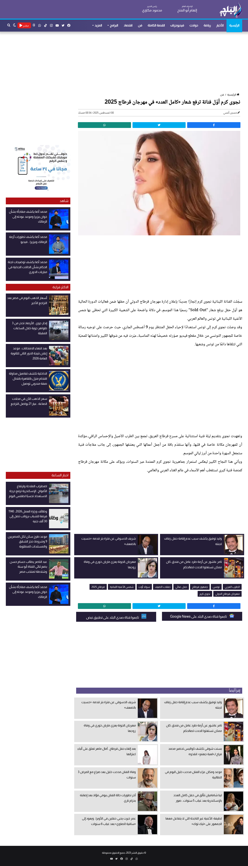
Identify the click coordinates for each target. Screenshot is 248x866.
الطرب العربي (232, 586)
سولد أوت (144, 586)
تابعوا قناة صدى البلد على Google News (198, 616)
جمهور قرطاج (200, 586)
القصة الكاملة (156, 25)
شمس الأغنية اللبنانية (121, 586)
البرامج (114, 25)
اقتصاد (128, 25)
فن (140, 25)
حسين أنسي (230, 112)
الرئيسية (234, 25)
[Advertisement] (126, 62)
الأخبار (220, 25)
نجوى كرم (205, 593)
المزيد (98, 25)
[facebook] (213, 125)
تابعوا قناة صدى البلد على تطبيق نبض (113, 617)
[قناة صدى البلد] (230, 9)
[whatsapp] (104, 125)
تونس (216, 586)
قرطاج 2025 (98, 586)
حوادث (193, 25)
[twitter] (159, 125)
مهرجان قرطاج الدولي (227, 593)
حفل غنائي (181, 586)
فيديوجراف (177, 25)
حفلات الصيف (162, 586)
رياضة (207, 25)
